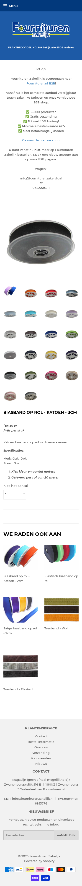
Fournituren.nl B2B (40, 83)
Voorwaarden (41, 758)
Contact (41, 736)
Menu (13, 6)
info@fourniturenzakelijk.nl (33, 798)
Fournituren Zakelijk (44, 856)
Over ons (41, 747)
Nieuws (41, 763)
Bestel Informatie (41, 742)
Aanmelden (66, 835)
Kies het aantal (15, 486)
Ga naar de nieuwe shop (40, 140)
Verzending (41, 753)
